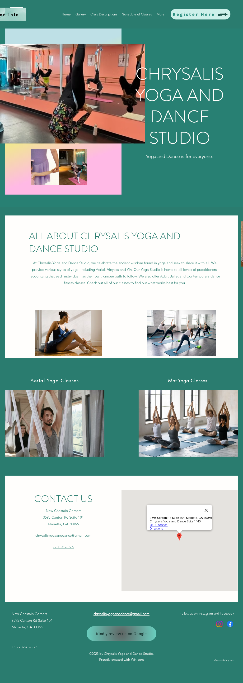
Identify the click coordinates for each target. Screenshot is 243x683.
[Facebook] (230, 624)
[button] (59, 167)
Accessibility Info (224, 660)
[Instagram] (219, 624)
